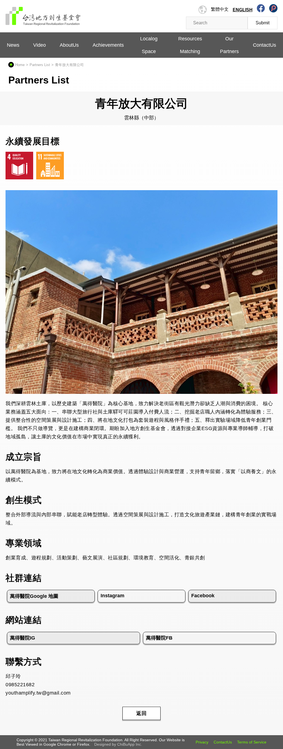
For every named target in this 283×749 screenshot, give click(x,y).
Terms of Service (251, 742)
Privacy (202, 742)
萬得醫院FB (159, 638)
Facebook (202, 595)
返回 (141, 713)
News (13, 45)
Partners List (40, 65)
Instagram (112, 595)
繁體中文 (220, 9)
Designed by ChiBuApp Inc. (118, 744)
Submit (262, 22)
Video (39, 45)
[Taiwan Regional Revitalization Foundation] (43, 13)
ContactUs (223, 742)
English (243, 9)
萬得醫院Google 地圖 (34, 596)
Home (20, 65)
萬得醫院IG (22, 638)
